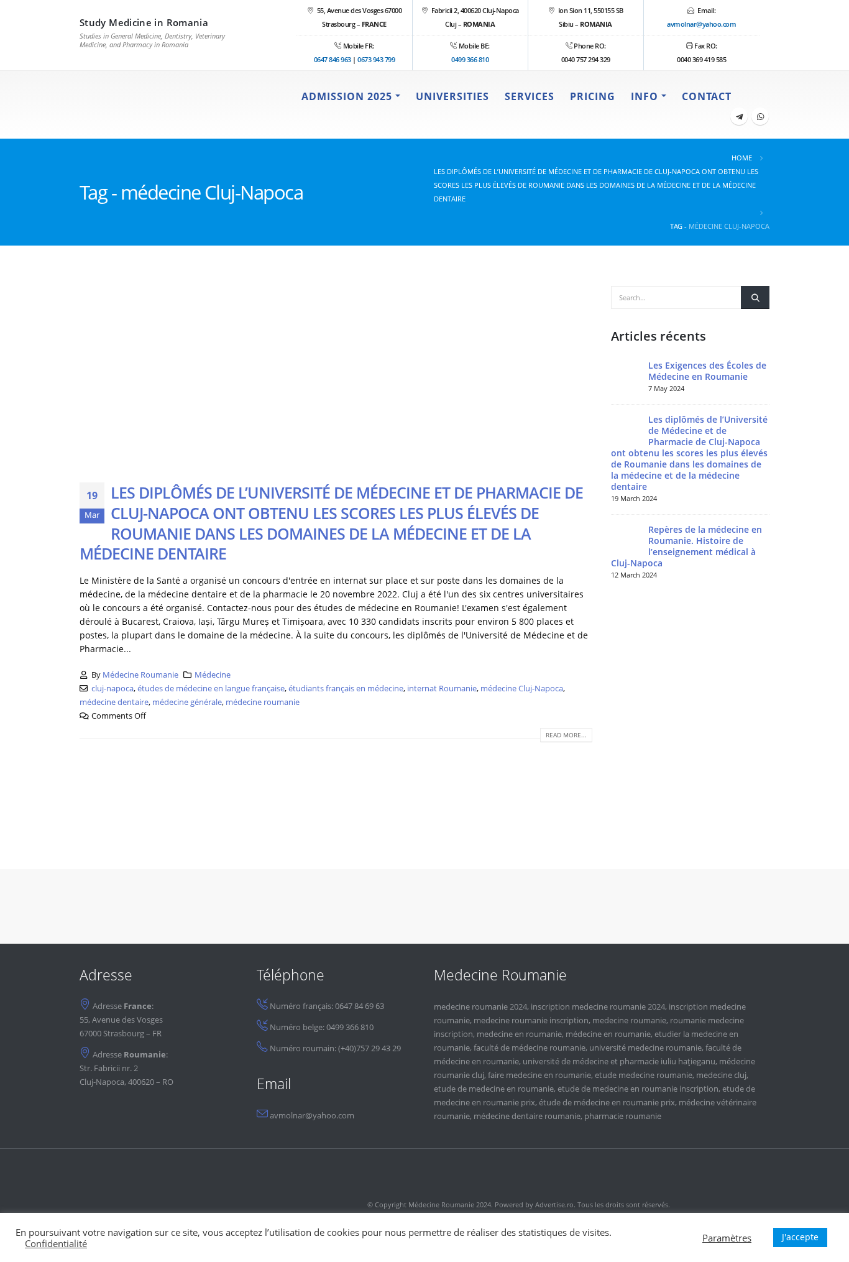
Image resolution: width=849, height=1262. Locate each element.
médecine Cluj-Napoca (521, 688)
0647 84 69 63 (359, 1006)
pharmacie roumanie (622, 1116)
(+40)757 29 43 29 (369, 1048)
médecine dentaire (114, 702)
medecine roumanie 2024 (480, 1007)
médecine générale (187, 702)
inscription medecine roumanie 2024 (598, 1007)
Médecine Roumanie (140, 675)
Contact (707, 96)
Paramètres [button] (726, 1237)
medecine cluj (721, 1075)
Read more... (566, 734)
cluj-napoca (112, 688)
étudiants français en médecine (345, 688)
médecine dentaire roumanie (527, 1116)
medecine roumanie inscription (531, 1020)
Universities (452, 96)
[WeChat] (760, 116)
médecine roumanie (263, 702)
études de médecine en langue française (211, 688)
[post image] (336, 375)
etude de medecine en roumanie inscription (638, 1089)
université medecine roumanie (645, 1048)
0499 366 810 (470, 59)
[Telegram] (739, 116)
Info (644, 96)
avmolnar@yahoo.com (701, 24)
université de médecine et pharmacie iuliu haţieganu (619, 1061)
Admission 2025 (346, 96)
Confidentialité (56, 1243)
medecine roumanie (629, 1020)
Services (529, 96)
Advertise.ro (554, 1204)
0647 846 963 (332, 59)
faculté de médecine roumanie (529, 1048)
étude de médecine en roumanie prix (607, 1102)
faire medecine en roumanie (539, 1075)
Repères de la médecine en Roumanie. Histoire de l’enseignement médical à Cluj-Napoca (686, 546)
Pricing (592, 96)
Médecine (213, 675)
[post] (626, 374)
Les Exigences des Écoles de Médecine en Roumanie (707, 370)
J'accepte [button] (800, 1237)
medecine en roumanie (519, 1034)
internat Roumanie (442, 688)
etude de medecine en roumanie (494, 1089)
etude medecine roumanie (643, 1075)
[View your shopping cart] (754, 96)
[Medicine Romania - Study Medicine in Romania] (157, 105)
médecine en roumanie (608, 1034)
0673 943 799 (376, 59)
